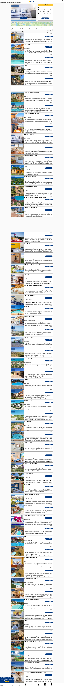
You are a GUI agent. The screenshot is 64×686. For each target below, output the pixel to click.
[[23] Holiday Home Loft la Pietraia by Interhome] (17, 289)
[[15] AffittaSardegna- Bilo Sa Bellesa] (17, 191)
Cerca (45, 18)
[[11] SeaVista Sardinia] (17, 149)
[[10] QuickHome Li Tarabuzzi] (17, 139)
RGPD (4, 680)
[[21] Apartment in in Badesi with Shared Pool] (17, 269)
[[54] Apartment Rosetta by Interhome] (17, 614)
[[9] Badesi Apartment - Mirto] (17, 128)
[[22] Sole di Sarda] (17, 279)
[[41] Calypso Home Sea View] (17, 478)
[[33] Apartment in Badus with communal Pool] (17, 394)
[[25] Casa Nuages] (17, 310)
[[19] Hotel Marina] (17, 248)
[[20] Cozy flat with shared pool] (17, 258)
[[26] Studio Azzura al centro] (17, 321)
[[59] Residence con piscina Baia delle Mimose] (17, 666)
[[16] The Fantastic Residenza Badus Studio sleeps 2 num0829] (17, 201)
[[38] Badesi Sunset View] (17, 447)
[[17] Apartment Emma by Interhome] (17, 212)
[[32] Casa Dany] (17, 384)
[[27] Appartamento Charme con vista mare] (17, 331)
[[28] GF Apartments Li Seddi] (17, 342)
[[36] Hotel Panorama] (17, 426)
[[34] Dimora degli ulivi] (17, 405)
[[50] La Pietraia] (17, 572)
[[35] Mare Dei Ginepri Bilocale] (17, 415)
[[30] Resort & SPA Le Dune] (17, 363)
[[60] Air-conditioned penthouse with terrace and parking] (17, 677)
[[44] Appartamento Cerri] (17, 509)
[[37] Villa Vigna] (17, 436)
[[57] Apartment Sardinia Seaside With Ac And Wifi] (17, 646)
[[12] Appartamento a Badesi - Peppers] (17, 160)
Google (13, 677)
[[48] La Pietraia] (17, 551)
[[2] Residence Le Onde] (17, 49)
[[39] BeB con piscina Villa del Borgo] (17, 457)
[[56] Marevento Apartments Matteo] (17, 635)
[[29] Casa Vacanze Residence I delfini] (17, 352)
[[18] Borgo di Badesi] (17, 237)
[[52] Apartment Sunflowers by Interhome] (17, 593)
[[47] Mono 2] (17, 541)
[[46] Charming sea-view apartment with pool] (17, 530)
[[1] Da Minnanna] (17, 38)
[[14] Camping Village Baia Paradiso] (17, 180)
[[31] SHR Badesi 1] (17, 373)
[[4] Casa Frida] (17, 70)
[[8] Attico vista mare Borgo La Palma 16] (17, 118)
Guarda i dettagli (49, 36)
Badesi (12, 45)
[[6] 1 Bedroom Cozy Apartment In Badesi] (17, 97)
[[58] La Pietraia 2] (17, 656)
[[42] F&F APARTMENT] (17, 488)
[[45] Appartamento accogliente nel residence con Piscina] (17, 520)
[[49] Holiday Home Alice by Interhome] (17, 562)
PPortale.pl (4, 685)
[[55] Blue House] (17, 625)
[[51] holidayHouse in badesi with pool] (17, 583)
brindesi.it (32, 1)
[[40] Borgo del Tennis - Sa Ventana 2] (17, 467)
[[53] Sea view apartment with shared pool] (17, 604)
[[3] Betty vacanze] (17, 59)
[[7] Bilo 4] (17, 107)
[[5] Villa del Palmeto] (17, 80)
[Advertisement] (32, 225)
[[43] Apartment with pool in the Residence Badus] (17, 499)
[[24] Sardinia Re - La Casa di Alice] (17, 300)
